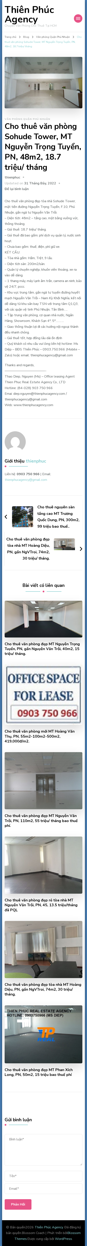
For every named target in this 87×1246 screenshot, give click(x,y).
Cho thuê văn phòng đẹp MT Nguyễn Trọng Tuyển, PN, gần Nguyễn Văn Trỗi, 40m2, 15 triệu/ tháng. (42, 649)
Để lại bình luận (17, 189)
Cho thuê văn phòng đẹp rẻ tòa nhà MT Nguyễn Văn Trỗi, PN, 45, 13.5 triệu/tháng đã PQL (41, 905)
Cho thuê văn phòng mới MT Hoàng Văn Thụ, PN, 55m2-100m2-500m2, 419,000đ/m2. (40, 736)
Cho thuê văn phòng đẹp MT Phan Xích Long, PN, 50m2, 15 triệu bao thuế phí (39, 1072)
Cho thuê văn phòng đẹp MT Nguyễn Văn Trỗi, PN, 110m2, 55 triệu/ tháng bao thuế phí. (41, 820)
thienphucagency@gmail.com (26, 479)
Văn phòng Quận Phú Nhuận (27, 119)
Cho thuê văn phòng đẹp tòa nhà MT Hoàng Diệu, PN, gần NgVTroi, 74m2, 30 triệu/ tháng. (43, 989)
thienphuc (12, 177)
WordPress (63, 1239)
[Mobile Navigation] (78, 18)
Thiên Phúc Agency (29, 15)
